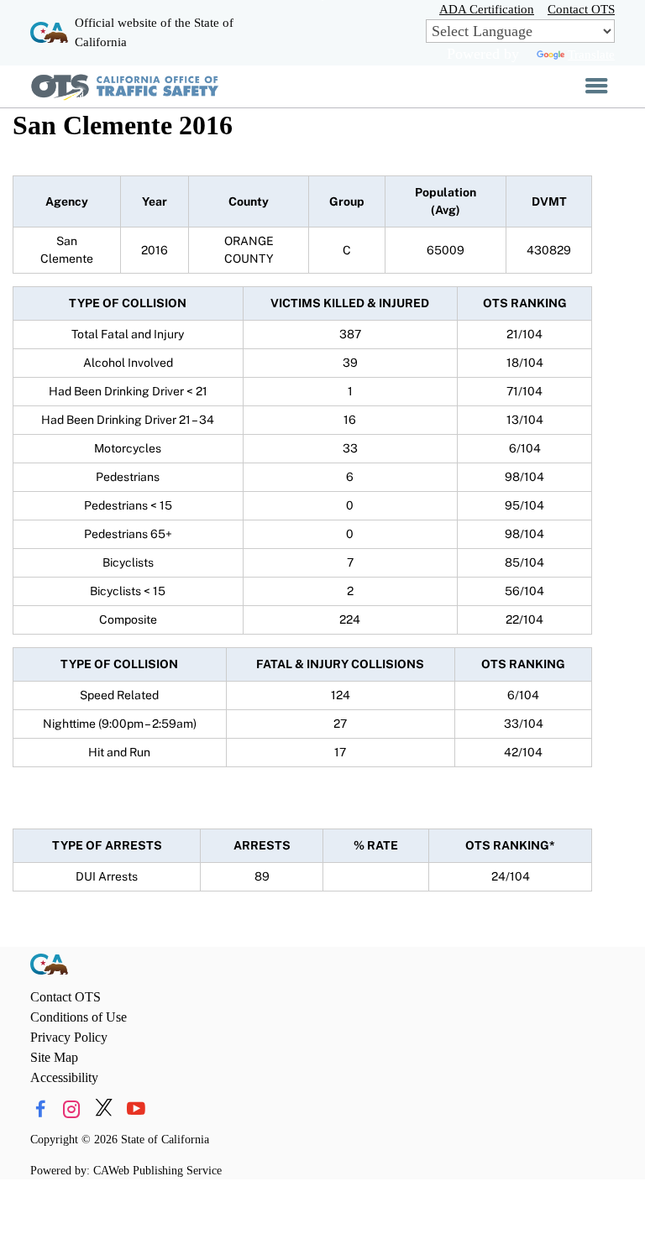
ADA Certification (486, 9)
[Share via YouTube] (135, 1109)
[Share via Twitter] (103, 1109)
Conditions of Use (78, 1017)
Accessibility (64, 1077)
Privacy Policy (69, 1037)
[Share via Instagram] (71, 1109)
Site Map (54, 1057)
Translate (591, 54)
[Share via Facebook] (40, 1109)
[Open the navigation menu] (597, 86)
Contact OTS (581, 9)
